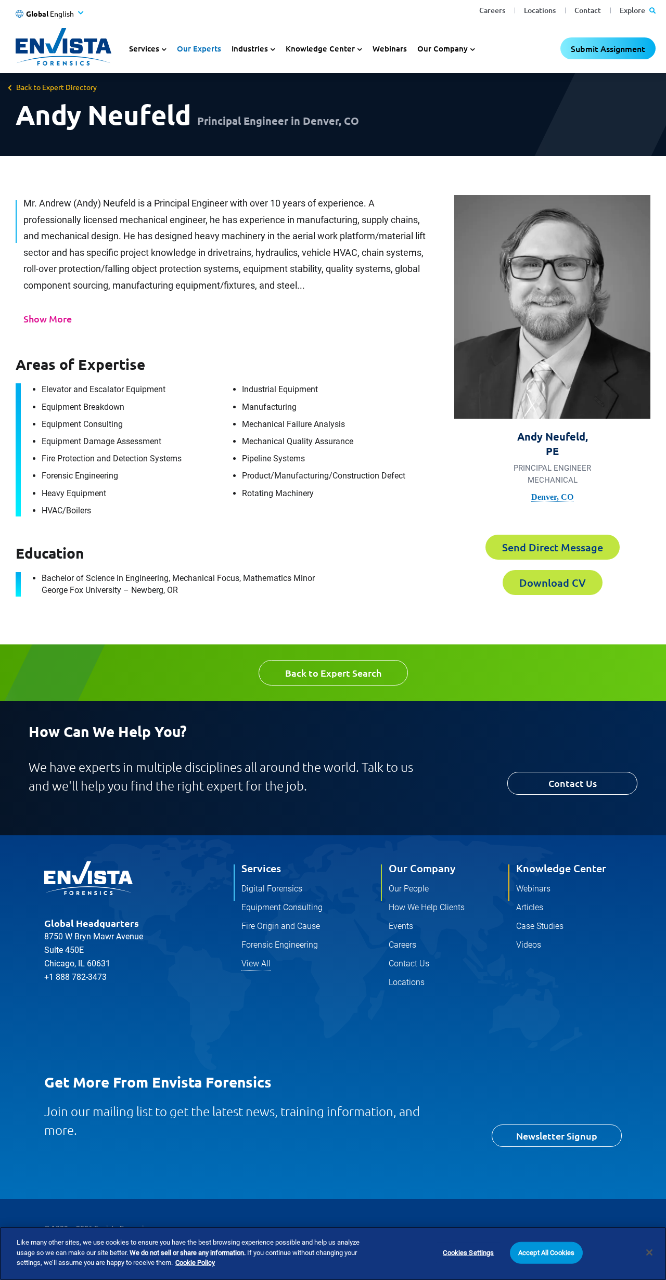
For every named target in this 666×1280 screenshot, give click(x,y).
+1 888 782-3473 (75, 977)
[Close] (649, 1252)
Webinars (390, 48)
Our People (409, 889)
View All (256, 963)
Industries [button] (250, 48)
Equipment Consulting (282, 907)
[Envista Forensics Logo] (88, 878)
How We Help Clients (427, 907)
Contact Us (572, 783)
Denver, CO (552, 497)
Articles (529, 907)
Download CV (552, 582)
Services (261, 868)
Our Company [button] (442, 48)
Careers (492, 10)
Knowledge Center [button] (320, 48)
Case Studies (539, 926)
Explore (633, 10)
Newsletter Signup (556, 1136)
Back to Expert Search (333, 673)
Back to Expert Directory (56, 87)
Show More (47, 319)
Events (401, 926)
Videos (528, 945)
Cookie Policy (195, 1262)
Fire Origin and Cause (280, 926)
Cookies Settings (468, 1253)
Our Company (422, 868)
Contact (587, 10)
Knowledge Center (561, 868)
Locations (540, 10)
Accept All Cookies (546, 1253)
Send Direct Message (552, 547)
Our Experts (199, 48)
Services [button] (144, 48)
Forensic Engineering (279, 945)
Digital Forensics (271, 889)
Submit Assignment (608, 48)
